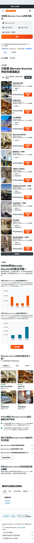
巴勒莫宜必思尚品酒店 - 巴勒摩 (22, 186)
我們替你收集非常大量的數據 (11, 535)
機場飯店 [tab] (25, 491)
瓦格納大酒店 (17, 100)
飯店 (13, 515)
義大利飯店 (25, 515)
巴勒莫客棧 (7, 503)
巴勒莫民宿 (7, 501)
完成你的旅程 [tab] (17, 491)
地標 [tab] (9, 491)
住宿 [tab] (4, 491)
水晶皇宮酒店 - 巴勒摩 (19, 203)
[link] (17, 347)
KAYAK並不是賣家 (7, 532)
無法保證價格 (22, 527)
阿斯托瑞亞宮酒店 (18, 83)
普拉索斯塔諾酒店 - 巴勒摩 (20, 237)
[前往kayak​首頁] (11, 11)
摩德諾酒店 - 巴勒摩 (19, 151)
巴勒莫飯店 (13, 516)
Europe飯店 (18, 515)
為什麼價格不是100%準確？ (10, 538)
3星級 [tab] (16, 365)
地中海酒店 (16, 220)
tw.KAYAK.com (7, 515)
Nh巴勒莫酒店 (17, 117)
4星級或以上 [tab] (6, 365)
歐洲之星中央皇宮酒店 (19, 134)
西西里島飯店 (6, 516)
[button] (32, 6)
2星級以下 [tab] (28, 365)
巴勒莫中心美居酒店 (19, 169)
